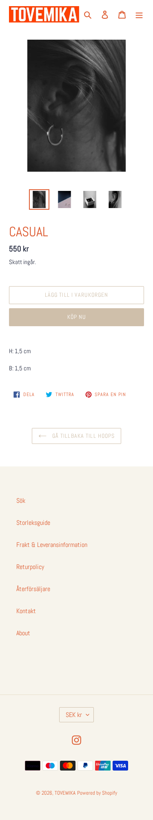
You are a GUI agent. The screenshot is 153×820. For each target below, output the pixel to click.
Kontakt (26, 611)
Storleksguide (33, 522)
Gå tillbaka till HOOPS (83, 435)
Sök (20, 500)
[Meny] (139, 14)
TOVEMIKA (65, 792)
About (23, 633)
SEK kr (74, 714)
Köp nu (76, 316)
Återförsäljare (33, 589)
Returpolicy (30, 566)
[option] (39, 199)
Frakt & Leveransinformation (51, 544)
